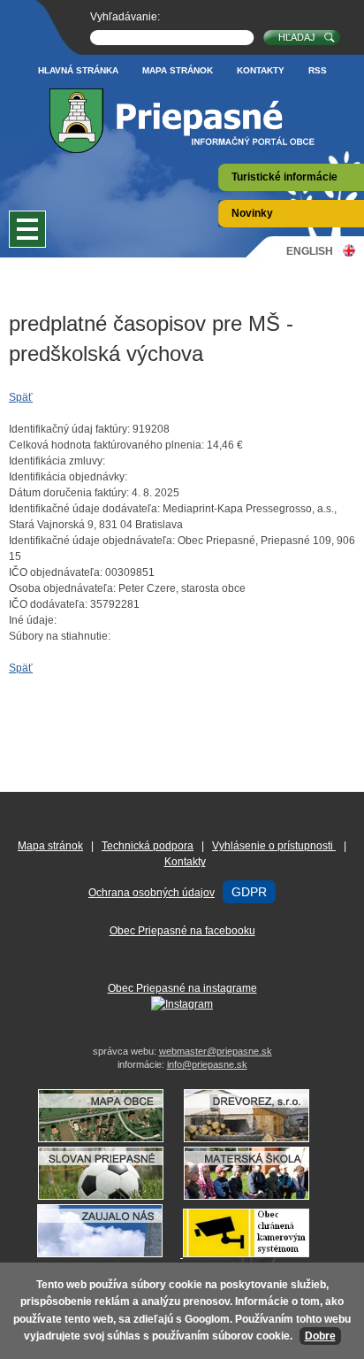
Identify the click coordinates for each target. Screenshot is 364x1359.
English (309, 251)
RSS (317, 70)
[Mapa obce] (109, 1138)
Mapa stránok (177, 70)
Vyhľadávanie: (125, 17)
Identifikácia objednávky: (68, 477)
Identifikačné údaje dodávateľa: (84, 509)
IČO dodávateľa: (48, 604)
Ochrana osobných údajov (151, 893)
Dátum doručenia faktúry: (69, 493)
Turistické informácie (284, 177)
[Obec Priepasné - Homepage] (182, 120)
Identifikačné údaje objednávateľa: (92, 540)
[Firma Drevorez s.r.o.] (255, 1138)
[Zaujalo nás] (182, 1254)
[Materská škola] (255, 1196)
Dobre (320, 1336)
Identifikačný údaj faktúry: (69, 429)
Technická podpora (147, 846)
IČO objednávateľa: (55, 572)
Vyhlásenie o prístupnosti (274, 846)
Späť (21, 397)
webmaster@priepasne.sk (215, 1051)
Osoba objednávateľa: (62, 588)
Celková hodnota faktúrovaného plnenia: (106, 445)
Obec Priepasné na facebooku (182, 931)
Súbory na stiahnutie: (59, 636)
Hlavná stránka (78, 70)
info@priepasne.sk (207, 1064)
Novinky (252, 213)
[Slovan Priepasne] (109, 1196)
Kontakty (260, 70)
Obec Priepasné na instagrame (182, 988)
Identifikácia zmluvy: (57, 461)
